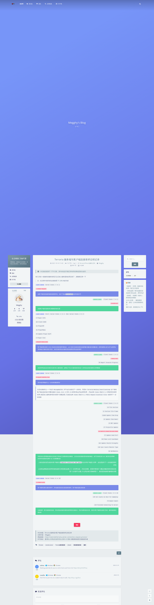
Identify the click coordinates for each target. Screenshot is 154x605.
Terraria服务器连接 (60, 545)
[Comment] (150, 591)
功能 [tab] (25, 290)
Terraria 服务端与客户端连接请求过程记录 (77, 259)
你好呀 (21, 4)
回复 (116, 569)
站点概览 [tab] (14, 290)
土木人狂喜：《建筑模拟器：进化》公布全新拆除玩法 (134, 302)
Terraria (82, 263)
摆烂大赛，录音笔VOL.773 (134, 307)
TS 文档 (60, 281)
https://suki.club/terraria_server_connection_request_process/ (66, 537)
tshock (69, 545)
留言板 (14, 270)
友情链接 (14, 276)
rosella (42, 575)
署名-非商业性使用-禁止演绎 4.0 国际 (58, 539)
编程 (90, 263)
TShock (87, 263)
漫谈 (13, 273)
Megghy (101, 263)
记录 (93, 263)
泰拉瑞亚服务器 (77, 545)
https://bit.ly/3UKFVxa (80, 568)
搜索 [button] (19, 284)
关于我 (14, 279)
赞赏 (77, 525)
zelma (42, 565)
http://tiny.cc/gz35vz (74, 578)
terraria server (49, 545)
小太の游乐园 (19, 319)
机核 (129, 283)
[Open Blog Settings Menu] (150, 600)
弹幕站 (19, 323)
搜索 (135, 264)
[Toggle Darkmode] (150, 595)
